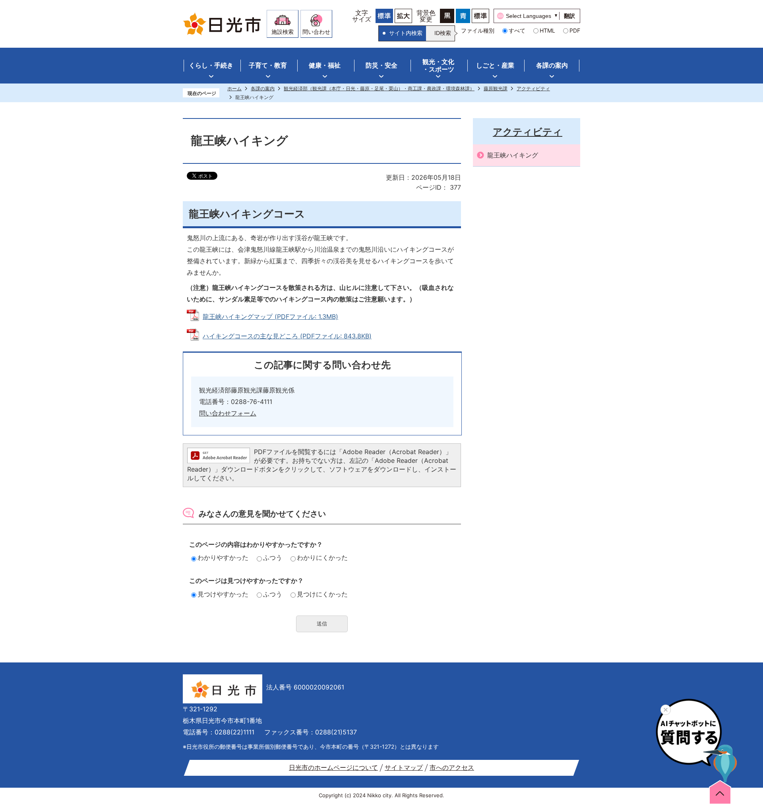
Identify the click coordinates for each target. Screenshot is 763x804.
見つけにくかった (322, 594)
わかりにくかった (322, 557)
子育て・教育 (268, 65)
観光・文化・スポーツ (438, 65)
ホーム (234, 88)
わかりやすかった (223, 557)
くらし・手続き (211, 65)
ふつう (272, 557)
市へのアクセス (452, 767)
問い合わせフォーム (227, 413)
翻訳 (569, 16)
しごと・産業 (495, 65)
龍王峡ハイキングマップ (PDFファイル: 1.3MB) (270, 316)
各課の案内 (552, 65)
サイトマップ (404, 767)
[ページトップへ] (720, 792)
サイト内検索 (405, 33)
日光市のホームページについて (333, 767)
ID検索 (442, 33)
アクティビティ (533, 88)
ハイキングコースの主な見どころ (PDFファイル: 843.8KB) (287, 336)
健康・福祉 (325, 65)
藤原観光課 (495, 88)
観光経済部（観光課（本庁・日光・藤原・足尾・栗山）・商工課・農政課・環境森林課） (379, 88)
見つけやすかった (223, 594)
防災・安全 (381, 65)
